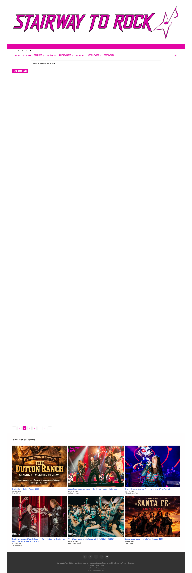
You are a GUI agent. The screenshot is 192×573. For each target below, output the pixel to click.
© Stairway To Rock (96, 565)
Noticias (27, 55)
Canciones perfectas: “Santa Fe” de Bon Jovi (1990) (144, 539)
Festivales (109, 55)
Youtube (80, 55)
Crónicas (51, 55)
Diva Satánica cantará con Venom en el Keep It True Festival (147, 489)
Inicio (17, 55)
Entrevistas (65, 55)
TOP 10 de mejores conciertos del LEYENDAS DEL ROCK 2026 (91, 539)
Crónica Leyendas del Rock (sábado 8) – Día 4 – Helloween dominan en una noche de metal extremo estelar (38, 540)
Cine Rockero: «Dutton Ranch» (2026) (25, 489)
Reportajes (93, 55)
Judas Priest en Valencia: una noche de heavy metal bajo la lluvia (92, 489)
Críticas (38, 55)
